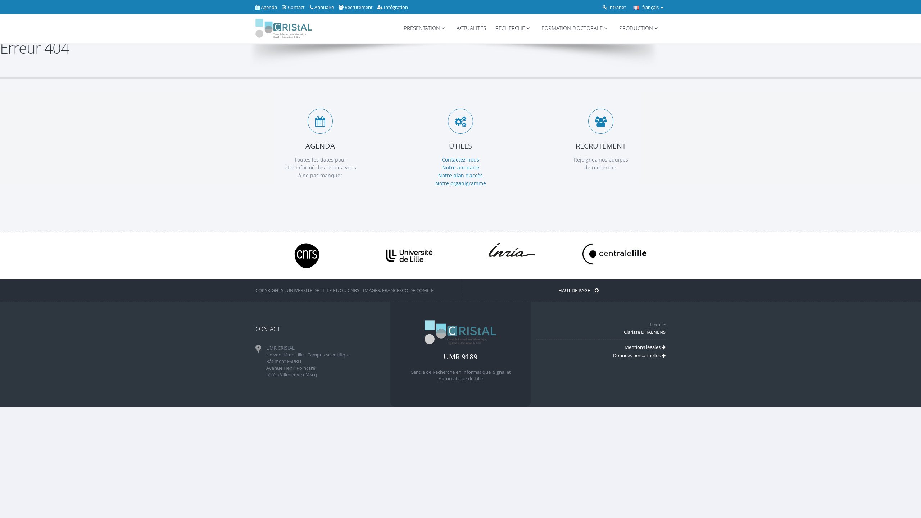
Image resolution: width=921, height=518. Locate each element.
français (650, 7)
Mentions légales (643, 347)
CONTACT (267, 329)
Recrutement (359, 7)
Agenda (268, 7)
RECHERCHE (510, 28)
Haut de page (574, 290)
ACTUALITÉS (471, 28)
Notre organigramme (460, 183)
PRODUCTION (636, 28)
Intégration (395, 7)
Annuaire (324, 7)
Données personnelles (637, 355)
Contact (296, 7)
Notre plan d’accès (460, 175)
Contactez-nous (460, 159)
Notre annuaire (460, 167)
